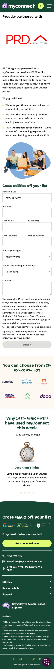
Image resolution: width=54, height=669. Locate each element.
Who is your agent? (12, 250)
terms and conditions (39, 327)
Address (6, 206)
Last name (33, 220)
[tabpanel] (27, 464)
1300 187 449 (14, 555)
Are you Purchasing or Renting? (18, 265)
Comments (8, 280)
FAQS (32, 633)
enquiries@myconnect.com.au (24, 561)
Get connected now (27, 543)
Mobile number (36, 235)
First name (8, 220)
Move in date (9, 191)
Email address (9, 235)
